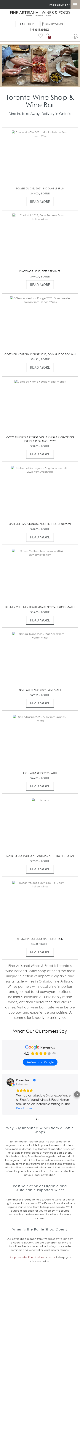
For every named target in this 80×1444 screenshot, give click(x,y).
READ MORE (40, 201)
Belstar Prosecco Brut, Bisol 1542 (40, 939)
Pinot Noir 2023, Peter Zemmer (40, 271)
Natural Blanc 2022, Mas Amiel (40, 690)
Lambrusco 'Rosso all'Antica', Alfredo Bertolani (40, 856)
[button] (3, 1094)
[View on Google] (10, 1082)
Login (74, 37)
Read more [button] (24, 1108)
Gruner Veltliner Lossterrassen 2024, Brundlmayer (40, 607)
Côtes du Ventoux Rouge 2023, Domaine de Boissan (40, 354)
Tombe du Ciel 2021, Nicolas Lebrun (40, 188)
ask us (51, 1257)
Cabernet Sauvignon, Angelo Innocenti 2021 (40, 524)
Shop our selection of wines (26, 1257)
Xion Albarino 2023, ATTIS (40, 773)
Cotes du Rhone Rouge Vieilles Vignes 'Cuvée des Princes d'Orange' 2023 (40, 439)
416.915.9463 (39, 30)
